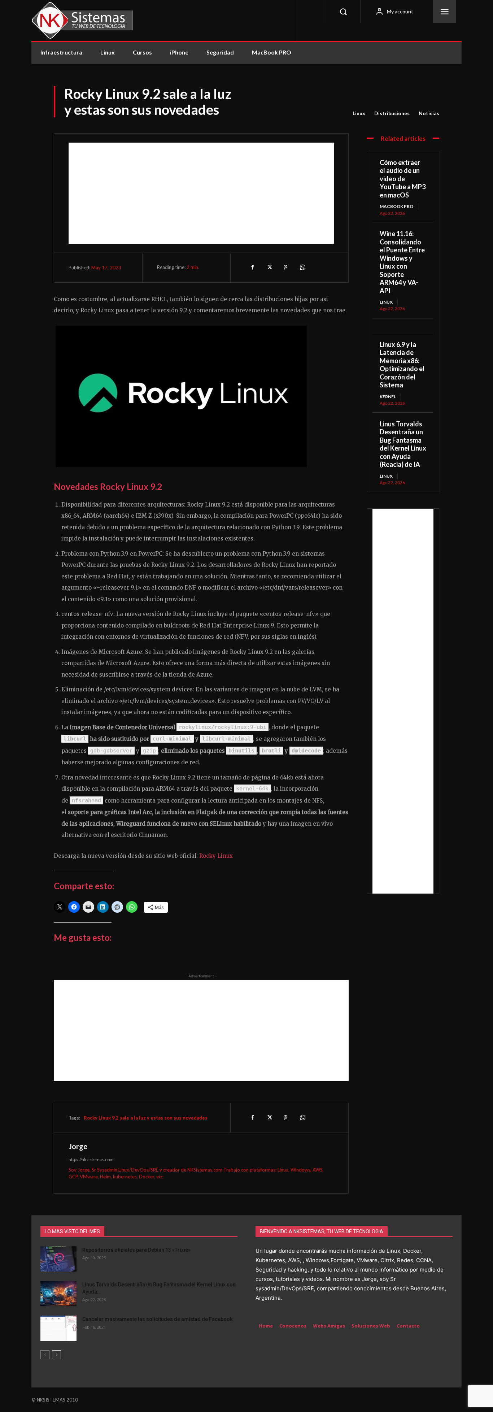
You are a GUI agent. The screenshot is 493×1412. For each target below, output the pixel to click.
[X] (269, 267)
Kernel (388, 396)
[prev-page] (44, 1354)
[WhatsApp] (302, 267)
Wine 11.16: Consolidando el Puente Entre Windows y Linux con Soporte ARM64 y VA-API (402, 262)
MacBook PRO (396, 206)
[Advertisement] (201, 193)
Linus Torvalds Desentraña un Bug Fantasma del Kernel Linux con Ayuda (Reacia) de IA (403, 444)
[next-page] (56, 1354)
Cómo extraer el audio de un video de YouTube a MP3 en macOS (403, 178)
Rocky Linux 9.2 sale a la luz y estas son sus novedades (146, 1118)
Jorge (78, 1146)
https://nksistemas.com (91, 1159)
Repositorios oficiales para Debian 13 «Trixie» (136, 1250)
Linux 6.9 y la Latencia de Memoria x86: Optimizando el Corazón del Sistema (402, 364)
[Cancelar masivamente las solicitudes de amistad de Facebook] (58, 1328)
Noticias (429, 113)
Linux (359, 113)
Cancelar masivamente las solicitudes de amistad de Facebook (157, 1319)
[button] (343, 11)
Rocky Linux (216, 855)
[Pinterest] (285, 267)
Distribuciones (392, 113)
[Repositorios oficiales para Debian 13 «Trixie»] (58, 1259)
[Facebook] (252, 267)
